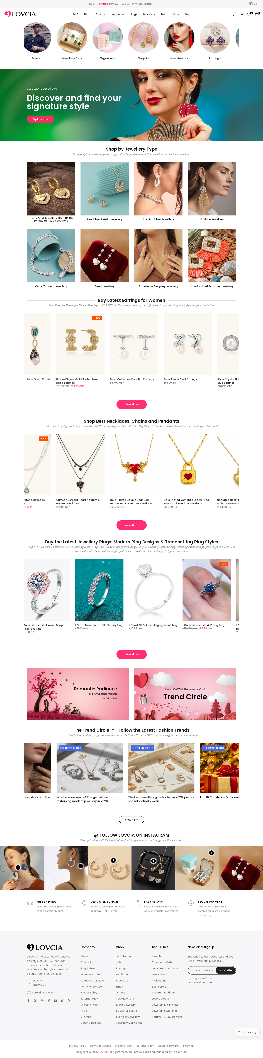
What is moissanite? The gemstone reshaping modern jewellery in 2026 (52, 799)
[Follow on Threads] (69, 1000)
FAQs (84, 1011)
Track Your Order (162, 962)
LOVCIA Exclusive (126, 1011)
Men (164, 14)
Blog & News (88, 968)
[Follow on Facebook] (28, 1000)
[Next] (232, 767)
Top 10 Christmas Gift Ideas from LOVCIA (199, 797)
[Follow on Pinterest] (48, 1000)
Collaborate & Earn (92, 980)
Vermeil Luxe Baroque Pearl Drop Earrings (122, 381)
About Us (86, 956)
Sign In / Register (91, 1023)
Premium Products (163, 992)
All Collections (125, 956)
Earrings (100, 14)
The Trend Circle (41, 748)
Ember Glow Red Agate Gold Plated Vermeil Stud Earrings (178, 381)
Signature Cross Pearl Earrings (228, 379)
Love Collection (161, 998)
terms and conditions (201, 982)
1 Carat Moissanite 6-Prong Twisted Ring (75, 626)
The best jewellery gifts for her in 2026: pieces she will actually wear (131, 799)
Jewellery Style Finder (165, 1011)
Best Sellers (159, 986)
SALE (75, 14)
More (176, 14)
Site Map (86, 1017)
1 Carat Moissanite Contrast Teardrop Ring (124, 626)
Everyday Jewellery (128, 1017)
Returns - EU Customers (167, 1017)
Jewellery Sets (125, 998)
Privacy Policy (89, 992)
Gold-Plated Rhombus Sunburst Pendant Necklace (229, 501)
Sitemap (188, 1046)
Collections (159, 980)
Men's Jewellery (126, 1005)
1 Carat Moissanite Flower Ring (233, 625)
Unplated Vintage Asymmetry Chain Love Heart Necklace (124, 501)
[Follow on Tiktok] (62, 1000)
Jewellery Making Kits (129, 1023)
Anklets (120, 992)
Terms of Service (91, 986)
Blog (188, 14)
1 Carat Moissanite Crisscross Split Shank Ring (181, 626)
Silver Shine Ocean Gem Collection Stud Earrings (69, 381)
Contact (86, 962)
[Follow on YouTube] (55, 1000)
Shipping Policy (90, 1005)
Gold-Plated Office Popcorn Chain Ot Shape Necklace (177, 501)
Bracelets (149, 14)
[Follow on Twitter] (35, 1000)
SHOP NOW (40, 119)
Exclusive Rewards (168, 1046)
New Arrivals (159, 974)
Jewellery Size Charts (165, 968)
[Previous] (30, 767)
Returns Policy (89, 998)
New (86, 14)
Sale (118, 962)
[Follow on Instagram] (42, 1000)
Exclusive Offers (90, 974)
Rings (134, 14)
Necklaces (118, 14)
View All (130, 404)
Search (156, 956)
